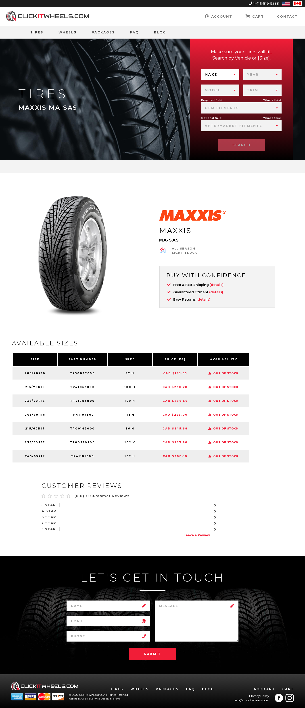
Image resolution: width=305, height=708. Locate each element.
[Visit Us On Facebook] (279, 698)
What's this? (272, 100)
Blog (160, 32)
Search (241, 145)
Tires (36, 32)
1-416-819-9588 (266, 3)
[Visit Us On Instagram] (289, 698)
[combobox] (220, 74)
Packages (103, 32)
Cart (257, 16)
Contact (287, 16)
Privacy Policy (259, 696)
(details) (217, 285)
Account (221, 16)
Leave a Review (197, 535)
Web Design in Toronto (108, 698)
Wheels (67, 32)
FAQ (134, 32)
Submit (152, 654)
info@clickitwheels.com (251, 700)
